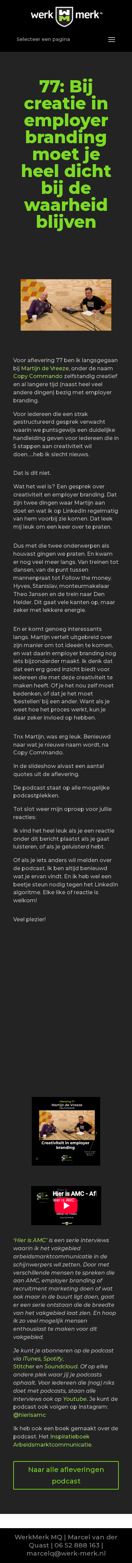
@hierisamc (29, 1415)
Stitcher (24, 1366)
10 (89, 1159)
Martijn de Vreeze (45, 368)
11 (94, 1159)
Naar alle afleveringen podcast (66, 1475)
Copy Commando (38, 376)
